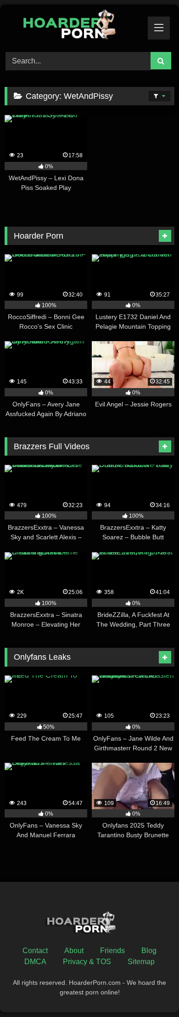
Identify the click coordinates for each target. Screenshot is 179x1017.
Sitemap (141, 962)
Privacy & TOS (87, 962)
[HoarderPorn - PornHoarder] (73, 27)
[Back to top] (150, 990)
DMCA (35, 962)
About (74, 950)
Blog (149, 950)
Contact (35, 950)
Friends (112, 950)
